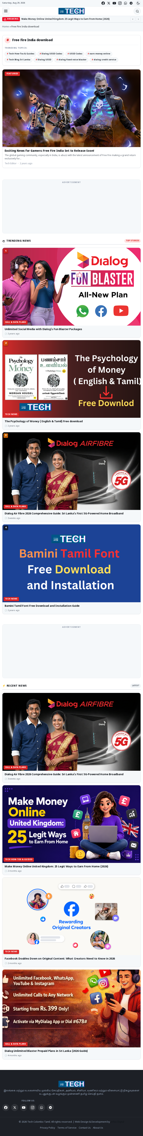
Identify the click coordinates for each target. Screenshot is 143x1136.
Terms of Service (67, 1128)
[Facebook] (103, 3)
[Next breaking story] (138, 19)
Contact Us (85, 1128)
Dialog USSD (43, 59)
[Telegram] (131, 3)
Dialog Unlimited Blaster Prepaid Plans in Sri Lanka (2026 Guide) (46, 1051)
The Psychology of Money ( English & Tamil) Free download (44, 421)
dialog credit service (104, 59)
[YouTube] (114, 3)
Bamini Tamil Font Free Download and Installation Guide (42, 606)
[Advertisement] (71, 208)
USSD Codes (74, 53)
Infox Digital (117, 1122)
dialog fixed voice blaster (71, 59)
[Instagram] (120, 3)
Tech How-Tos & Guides (20, 53)
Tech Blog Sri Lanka (18, 59)
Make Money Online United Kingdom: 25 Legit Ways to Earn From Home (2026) (57, 866)
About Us (98, 1128)
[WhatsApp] (125, 3)
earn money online (99, 53)
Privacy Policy (47, 1128)
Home (5, 26)
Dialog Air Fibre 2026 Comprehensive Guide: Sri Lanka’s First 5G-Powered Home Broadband (64, 513)
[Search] (137, 11)
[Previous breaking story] (132, 19)
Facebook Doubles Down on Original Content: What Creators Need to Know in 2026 (68, 19)
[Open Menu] (5, 11)
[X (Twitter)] (109, 3)
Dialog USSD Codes (50, 53)
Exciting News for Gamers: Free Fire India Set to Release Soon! (49, 151)
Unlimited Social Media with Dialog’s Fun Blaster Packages (43, 329)
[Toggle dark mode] (138, 3)
